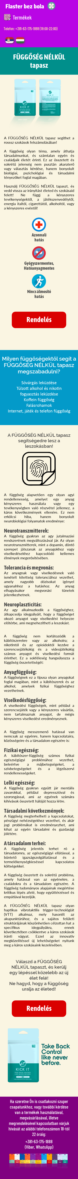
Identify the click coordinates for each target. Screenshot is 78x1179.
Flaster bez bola (24, 6)
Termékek (22, 17)
